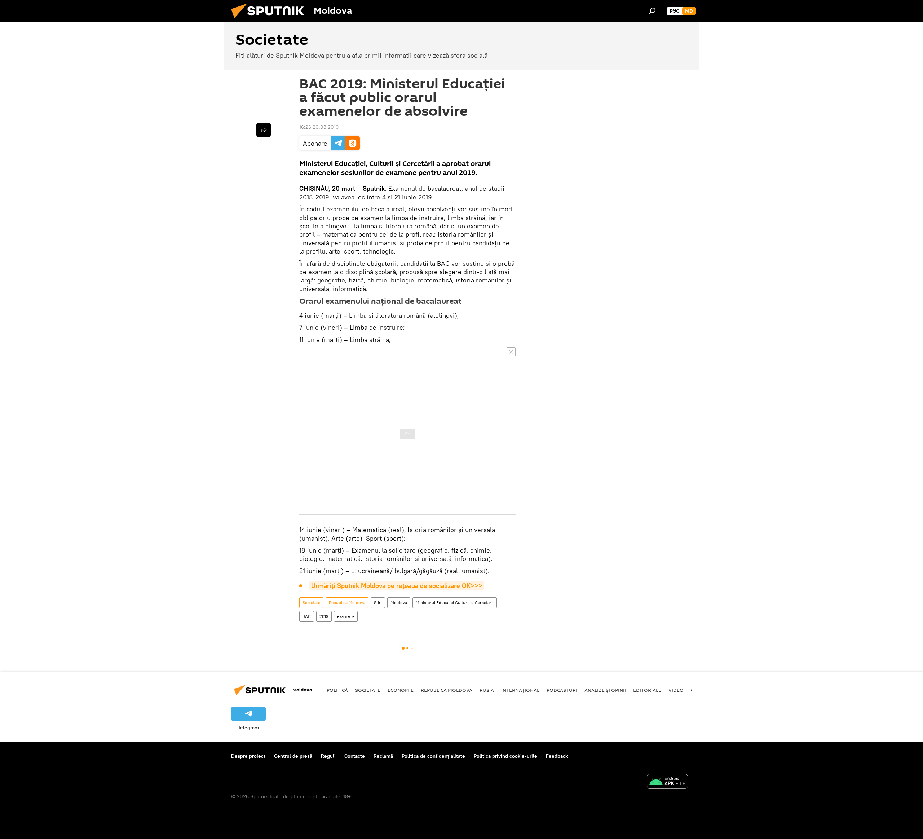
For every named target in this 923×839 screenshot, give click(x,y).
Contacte (354, 756)
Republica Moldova (347, 602)
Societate (311, 602)
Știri (378, 602)
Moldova (398, 602)
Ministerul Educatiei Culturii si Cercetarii (455, 602)
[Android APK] (667, 782)
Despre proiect (248, 756)
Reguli (328, 756)
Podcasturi (562, 690)
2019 (323, 616)
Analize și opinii (605, 690)
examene (345, 616)
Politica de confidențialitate (433, 756)
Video (676, 690)
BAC (306, 616)
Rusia (487, 690)
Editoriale (647, 690)
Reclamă (383, 756)
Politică (337, 690)
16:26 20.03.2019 (319, 127)
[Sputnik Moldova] (270, 20)
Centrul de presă (293, 756)
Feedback (557, 756)
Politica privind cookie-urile (505, 756)
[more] (263, 130)
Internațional (520, 690)
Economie (401, 690)
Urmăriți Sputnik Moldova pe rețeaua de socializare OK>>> (396, 585)
